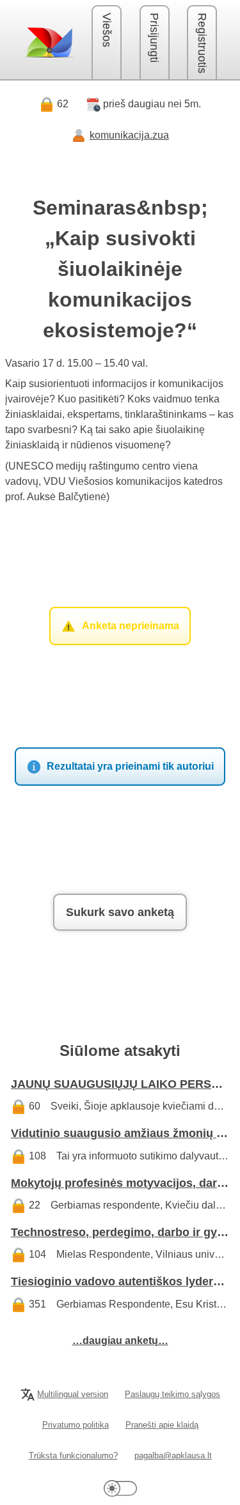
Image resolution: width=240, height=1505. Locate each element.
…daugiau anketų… (120, 1340)
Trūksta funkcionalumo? (73, 1455)
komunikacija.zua (129, 135)
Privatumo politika (75, 1425)
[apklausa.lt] (48, 42)
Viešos (106, 30)
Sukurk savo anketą (120, 912)
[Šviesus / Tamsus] (120, 1488)
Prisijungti (154, 38)
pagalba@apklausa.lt (173, 1455)
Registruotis (202, 43)
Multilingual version (72, 1394)
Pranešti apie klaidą (161, 1425)
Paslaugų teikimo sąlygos (172, 1394)
